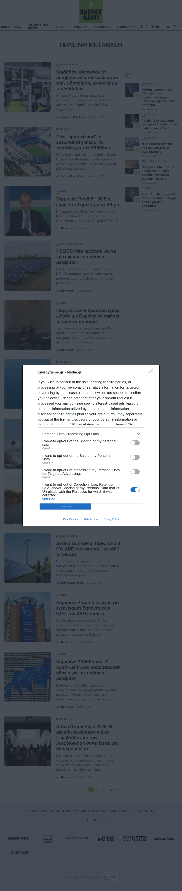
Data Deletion (71, 519)
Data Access (91, 519)
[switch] (135, 442)
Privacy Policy (111, 519)
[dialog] (91, 445)
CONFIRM (65, 506)
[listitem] (91, 434)
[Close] (152, 372)
